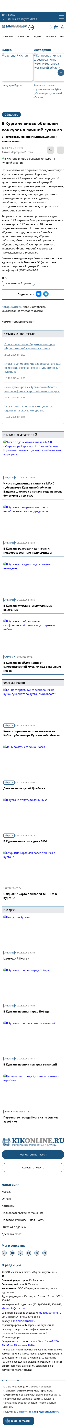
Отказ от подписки (14, 1227)
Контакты (8, 1206)
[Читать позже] (60, 150)
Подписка (50, 36)
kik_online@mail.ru (23, 1321)
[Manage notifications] (7, 1420)
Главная (8, 36)
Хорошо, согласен (18, 1420)
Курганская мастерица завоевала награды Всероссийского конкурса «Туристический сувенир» (32, 368)
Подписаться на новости (33, 1154)
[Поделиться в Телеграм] (46, 294)
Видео (37, 36)
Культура (8, 656)
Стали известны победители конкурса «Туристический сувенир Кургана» (29, 346)
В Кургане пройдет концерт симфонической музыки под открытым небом (32, 667)
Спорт (7, 1111)
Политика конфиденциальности (23, 1220)
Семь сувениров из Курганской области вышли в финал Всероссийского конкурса (32, 389)
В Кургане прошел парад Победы (26, 1011)
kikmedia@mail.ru (13, 1308)
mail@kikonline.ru (49, 1312)
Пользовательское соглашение (22, 1213)
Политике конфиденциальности (39, 1411)
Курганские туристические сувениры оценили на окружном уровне (28, 408)
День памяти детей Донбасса (24, 788)
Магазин (7, 1192)
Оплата (7, 1199)
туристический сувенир (18, 283)
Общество (11, 114)
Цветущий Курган (16, 958)
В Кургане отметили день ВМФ (25, 841)
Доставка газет (11, 1234)
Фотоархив (23, 36)
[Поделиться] (50, 150)
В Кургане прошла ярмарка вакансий (30, 1064)
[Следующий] (61, 72)
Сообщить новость (33, 1167)
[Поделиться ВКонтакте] (38, 294)
